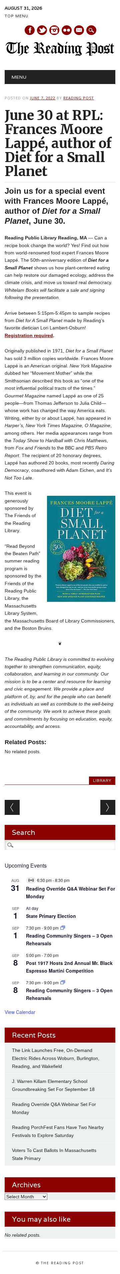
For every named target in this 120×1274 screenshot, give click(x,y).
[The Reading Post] (60, 54)
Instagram (54, 30)
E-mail (79, 30)
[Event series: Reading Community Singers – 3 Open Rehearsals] (62, 928)
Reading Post (78, 97)
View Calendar (20, 1012)
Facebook (30, 30)
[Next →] (107, 807)
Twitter (42, 30)
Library (102, 780)
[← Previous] (12, 807)
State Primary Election (51, 916)
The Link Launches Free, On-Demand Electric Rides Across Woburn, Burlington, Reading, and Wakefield (55, 1058)
